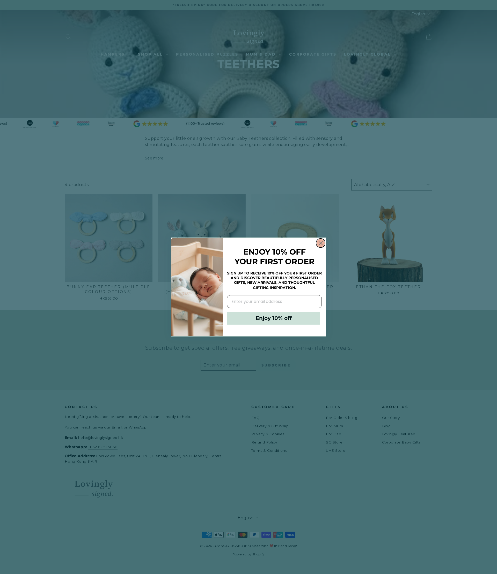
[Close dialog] (320, 243)
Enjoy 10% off (274, 318)
